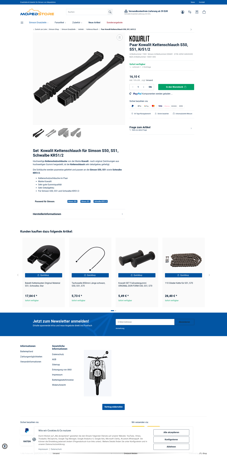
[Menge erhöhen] (143, 87)
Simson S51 (85, 201)
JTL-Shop (203, 453)
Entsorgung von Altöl (62, 369)
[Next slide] (209, 275)
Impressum (43, 449)
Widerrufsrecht (59, 385)
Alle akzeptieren (171, 432)
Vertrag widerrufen (113, 407)
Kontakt (202, 2)
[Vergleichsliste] (190, 12)
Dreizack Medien (130, 453)
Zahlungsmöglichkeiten (31, 356)
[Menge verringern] (133, 87)
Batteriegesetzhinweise (63, 380)
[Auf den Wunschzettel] (120, 37)
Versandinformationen (30, 361)
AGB (54, 359)
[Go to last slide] (18, 275)
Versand (149, 80)
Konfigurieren (171, 439)
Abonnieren (184, 322)
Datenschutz (56, 449)
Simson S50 (72, 201)
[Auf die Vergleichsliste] (53, 242)
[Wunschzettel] (197, 12)
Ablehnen (171, 446)
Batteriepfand (26, 351)
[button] (182, 12)
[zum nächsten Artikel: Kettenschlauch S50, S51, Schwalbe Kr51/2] (191, 29)
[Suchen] (110, 12)
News (193, 2)
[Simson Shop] (37, 12)
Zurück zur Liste (40, 29)
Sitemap (56, 364)
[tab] (112, 310)
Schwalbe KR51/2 (100, 201)
